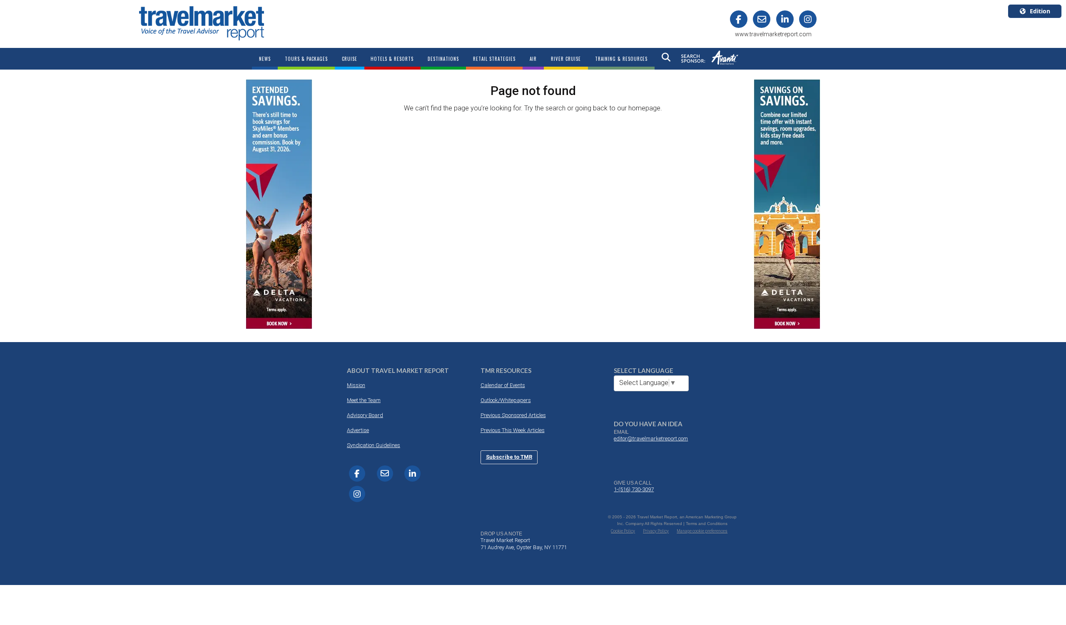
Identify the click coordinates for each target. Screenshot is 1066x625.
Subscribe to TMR (509, 457)
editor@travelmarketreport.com (651, 438)
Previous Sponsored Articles (513, 415)
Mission (356, 385)
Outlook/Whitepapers (506, 400)
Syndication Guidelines (373, 445)
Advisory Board (365, 415)
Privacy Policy (656, 531)
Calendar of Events (503, 385)
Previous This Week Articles (513, 430)
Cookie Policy (623, 531)
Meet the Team (364, 400)
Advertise (358, 430)
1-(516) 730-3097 (634, 489)
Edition (1040, 11)
